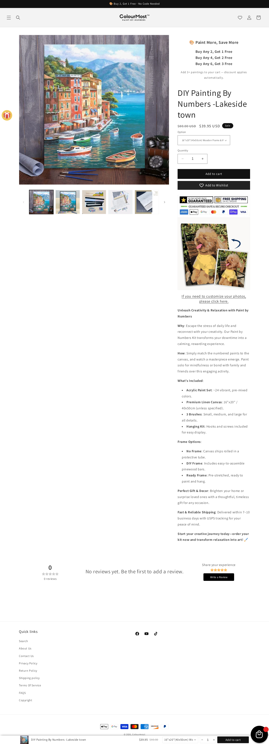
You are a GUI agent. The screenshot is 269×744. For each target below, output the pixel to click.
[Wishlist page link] (240, 18)
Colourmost (138, 734)
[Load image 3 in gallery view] (94, 202)
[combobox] (180, 739)
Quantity (183, 150)
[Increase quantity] (213, 740)
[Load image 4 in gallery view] (120, 202)
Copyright (25, 700)
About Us (25, 648)
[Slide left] (23, 202)
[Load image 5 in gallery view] (147, 202)
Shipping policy (29, 678)
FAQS (22, 693)
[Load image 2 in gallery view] (67, 202)
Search (23, 641)
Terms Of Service (30, 685)
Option (182, 132)
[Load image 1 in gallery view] (41, 202)
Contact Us (26, 656)
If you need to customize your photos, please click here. (214, 298)
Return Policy (28, 670)
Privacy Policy (28, 663)
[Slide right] (164, 202)
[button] (8, 17)
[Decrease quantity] (202, 740)
